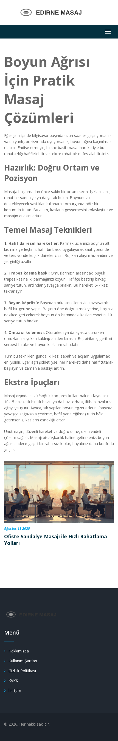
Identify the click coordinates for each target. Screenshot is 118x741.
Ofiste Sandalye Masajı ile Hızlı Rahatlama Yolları (55, 539)
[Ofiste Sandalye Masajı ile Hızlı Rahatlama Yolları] (59, 492)
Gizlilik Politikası (22, 670)
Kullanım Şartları (23, 660)
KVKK (13, 680)
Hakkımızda (19, 651)
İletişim (15, 690)
